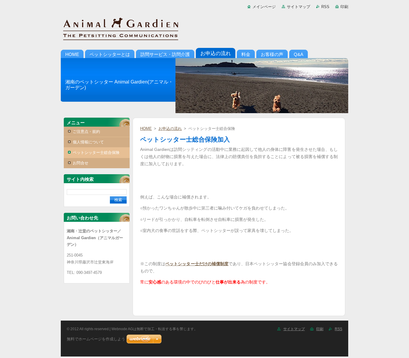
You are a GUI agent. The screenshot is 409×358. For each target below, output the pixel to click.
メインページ (264, 6)
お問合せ (80, 163)
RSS (325, 6)
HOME (146, 128)
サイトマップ (298, 6)
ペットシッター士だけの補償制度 (196, 263)
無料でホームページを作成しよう (96, 339)
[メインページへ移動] (204, 30)
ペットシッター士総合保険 (96, 152)
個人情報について (88, 142)
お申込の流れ (170, 128)
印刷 (344, 6)
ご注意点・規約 (86, 131)
